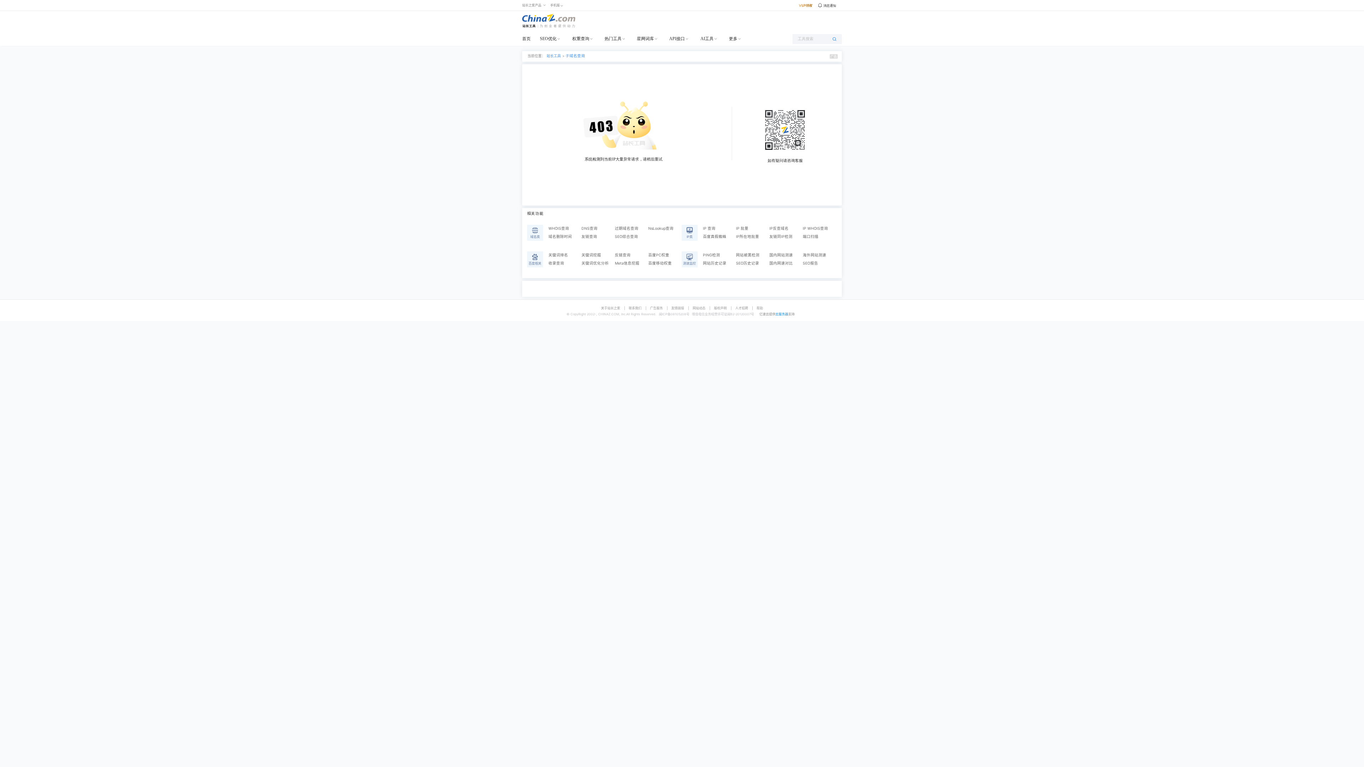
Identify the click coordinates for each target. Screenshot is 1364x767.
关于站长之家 (610, 308)
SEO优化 (548, 38)
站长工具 (554, 56)
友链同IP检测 (780, 236)
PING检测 (711, 255)
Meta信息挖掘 (627, 263)
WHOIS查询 (558, 228)
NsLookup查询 (660, 228)
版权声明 (720, 308)
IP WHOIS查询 (815, 228)
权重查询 (580, 38)
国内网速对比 (781, 263)
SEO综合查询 (626, 236)
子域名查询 (575, 56)
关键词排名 (558, 255)
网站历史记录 (714, 263)
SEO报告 (810, 263)
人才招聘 (741, 308)
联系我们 (635, 308)
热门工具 (613, 38)
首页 (526, 38)
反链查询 (622, 255)
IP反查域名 (779, 228)
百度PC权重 (658, 255)
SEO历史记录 (747, 263)
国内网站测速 (781, 255)
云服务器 (781, 314)
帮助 (760, 308)
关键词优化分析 (595, 263)
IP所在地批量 (747, 236)
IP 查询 (709, 228)
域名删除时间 (560, 236)
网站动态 (699, 308)
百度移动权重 (660, 263)
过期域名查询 (626, 228)
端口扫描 (810, 236)
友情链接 (677, 308)
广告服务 (656, 308)
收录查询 (556, 263)
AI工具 (707, 38)
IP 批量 (742, 228)
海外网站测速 (814, 255)
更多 (733, 38)
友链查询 (589, 236)
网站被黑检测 (747, 255)
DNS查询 (589, 228)
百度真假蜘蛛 (714, 236)
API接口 (677, 38)
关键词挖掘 (591, 255)
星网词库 (645, 38)
